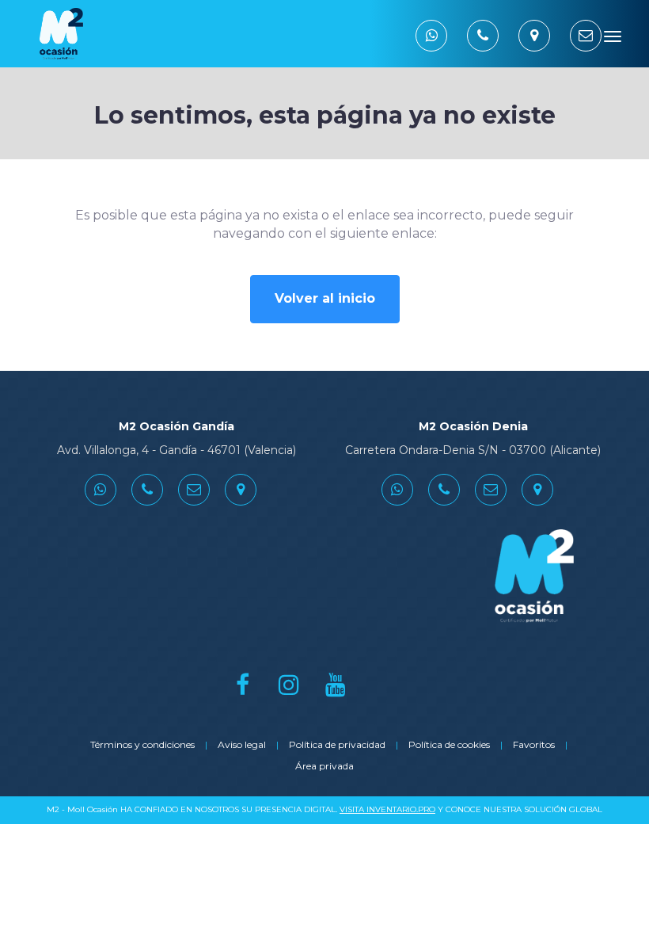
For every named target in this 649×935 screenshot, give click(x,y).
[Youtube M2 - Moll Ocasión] (336, 684)
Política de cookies (449, 744)
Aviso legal (242, 744)
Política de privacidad (337, 744)
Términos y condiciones (142, 744)
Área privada (324, 766)
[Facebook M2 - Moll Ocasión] (242, 684)
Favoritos (534, 744)
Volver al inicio (325, 298)
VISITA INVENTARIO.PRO (387, 809)
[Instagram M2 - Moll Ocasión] (289, 684)
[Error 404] (127, 33)
